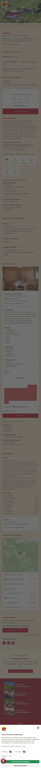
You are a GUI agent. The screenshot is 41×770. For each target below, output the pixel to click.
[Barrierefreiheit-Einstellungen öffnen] (3, 761)
